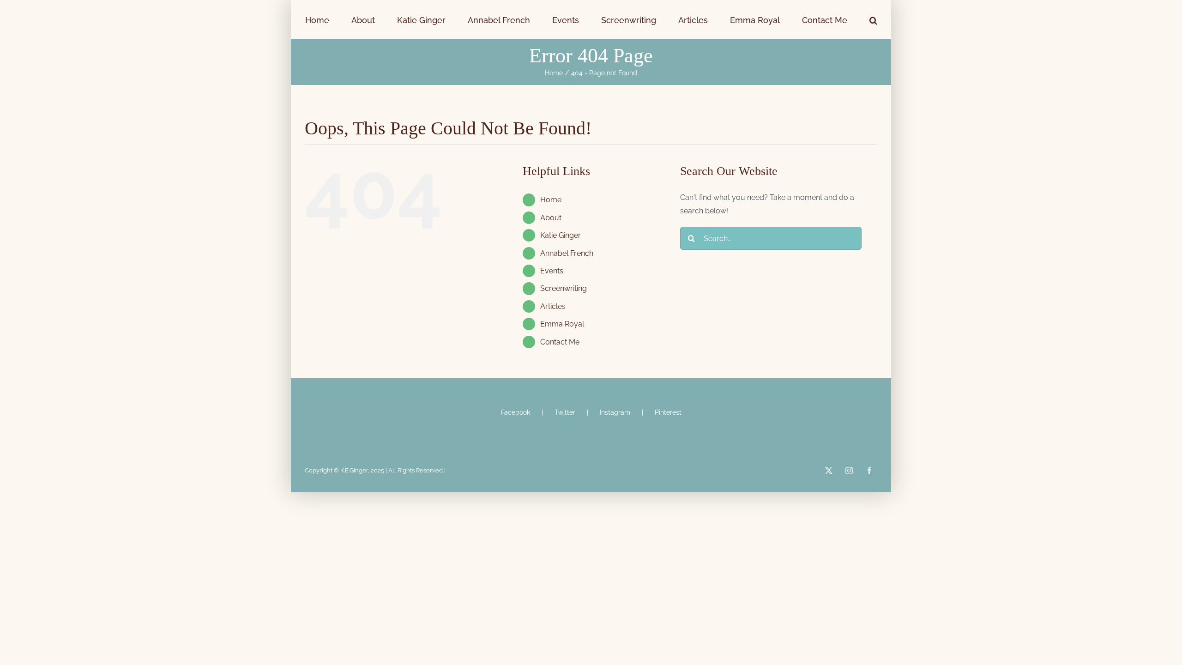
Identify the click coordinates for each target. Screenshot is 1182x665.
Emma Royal (562, 324)
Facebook (515, 412)
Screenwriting (563, 288)
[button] (820, 19)
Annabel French (566, 253)
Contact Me (559, 342)
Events (551, 270)
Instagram (615, 412)
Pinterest (668, 412)
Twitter (565, 412)
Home (550, 199)
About (550, 217)
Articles (553, 306)
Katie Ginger (560, 235)
